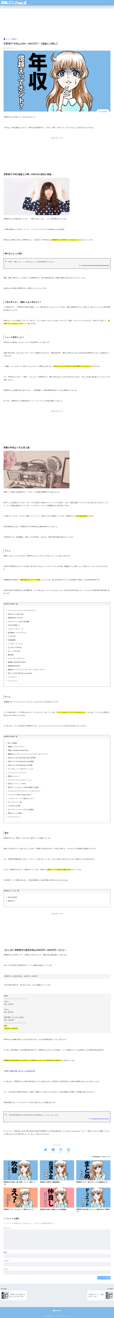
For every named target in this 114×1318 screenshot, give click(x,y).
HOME (58, 1310)
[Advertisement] (57, 24)
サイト (6, 1269)
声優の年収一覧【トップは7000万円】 (23, 1071)
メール (7, 1261)
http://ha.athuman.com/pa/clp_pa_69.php (100, 1118)
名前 (6, 1252)
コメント (8, 1228)
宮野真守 (104, 1157)
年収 (109, 1157)
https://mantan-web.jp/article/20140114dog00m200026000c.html (95, 265)
